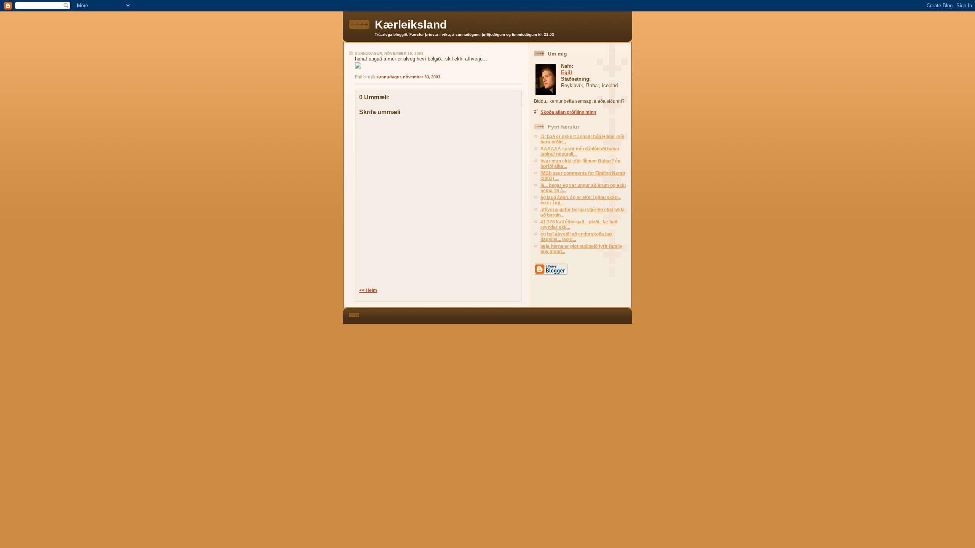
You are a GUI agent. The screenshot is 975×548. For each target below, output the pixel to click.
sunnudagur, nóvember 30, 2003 (408, 77)
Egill (566, 72)
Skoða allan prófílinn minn (568, 112)
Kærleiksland (411, 24)
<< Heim (368, 290)
